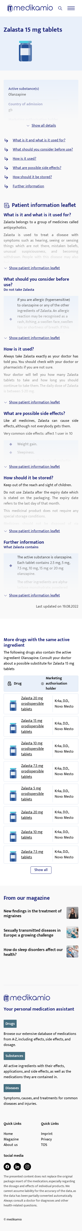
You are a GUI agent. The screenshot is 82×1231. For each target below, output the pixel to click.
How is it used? (24, 159)
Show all (41, 870)
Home (8, 1134)
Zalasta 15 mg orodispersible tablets (32, 726)
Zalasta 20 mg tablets (32, 815)
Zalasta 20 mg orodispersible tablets (32, 704)
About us (11, 1145)
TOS (44, 1145)
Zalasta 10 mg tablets (32, 834)
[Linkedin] (17, 1166)
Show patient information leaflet (34, 268)
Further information (28, 186)
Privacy (46, 1139)
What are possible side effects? (37, 168)
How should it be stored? (32, 177)
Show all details (44, 126)
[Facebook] (7, 1166)
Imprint (47, 1134)
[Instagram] (27, 1166)
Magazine (11, 1139)
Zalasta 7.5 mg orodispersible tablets (32, 771)
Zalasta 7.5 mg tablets (32, 854)
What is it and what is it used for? (39, 140)
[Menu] (71, 8)
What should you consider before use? (43, 149)
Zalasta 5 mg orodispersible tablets (32, 794)
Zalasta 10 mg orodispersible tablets (32, 749)
